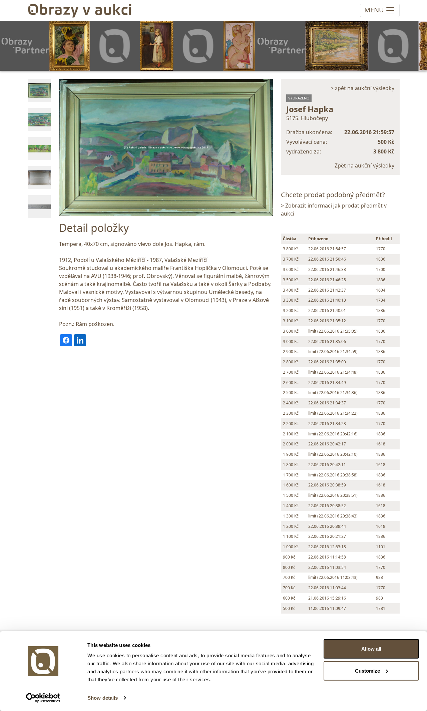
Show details (102, 698)
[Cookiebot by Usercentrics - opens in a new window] (43, 698)
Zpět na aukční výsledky (364, 165)
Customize (367, 670)
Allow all (371, 649)
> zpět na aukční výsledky (362, 88)
